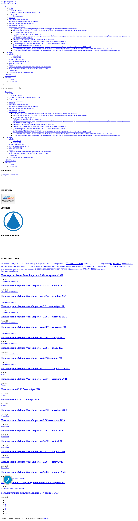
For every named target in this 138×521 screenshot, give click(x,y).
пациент (115, 266)
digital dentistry (30, 263)
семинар (31, 269)
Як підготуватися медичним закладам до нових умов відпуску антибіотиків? (39, 41)
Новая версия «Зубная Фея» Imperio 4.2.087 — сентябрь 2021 (34, 327)
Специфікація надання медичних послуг (27, 45)
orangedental (58, 264)
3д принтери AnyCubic (17, 59)
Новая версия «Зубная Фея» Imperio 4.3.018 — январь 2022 (33, 285)
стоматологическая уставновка (57, 269)
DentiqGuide (13, 70)
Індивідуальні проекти (16, 25)
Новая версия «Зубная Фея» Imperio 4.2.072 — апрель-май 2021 (35, 368)
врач (134, 263)
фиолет (98, 269)
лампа (68, 266)
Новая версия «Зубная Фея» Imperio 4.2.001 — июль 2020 (32, 430)
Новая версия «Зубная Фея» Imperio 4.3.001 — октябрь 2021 (34, 316)
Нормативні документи (17, 27)
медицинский (79, 266)
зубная (10, 266)
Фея (85, 264)
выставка (4, 266)
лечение (73, 266)
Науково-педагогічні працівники (24, 32)
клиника (64, 266)
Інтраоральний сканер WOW (19, 61)
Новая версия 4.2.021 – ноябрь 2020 (20, 399)
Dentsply (13, 263)
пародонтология (105, 266)
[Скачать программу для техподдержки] (8, 203)
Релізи (11, 9)
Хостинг (12, 18)
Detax (11, 65)
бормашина (115, 263)
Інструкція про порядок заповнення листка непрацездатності (34, 39)
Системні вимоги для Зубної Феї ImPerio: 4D (24, 12)
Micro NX (46, 263)
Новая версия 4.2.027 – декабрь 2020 (20, 389)
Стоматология (74, 263)
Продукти (8, 52)
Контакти (8, 77)
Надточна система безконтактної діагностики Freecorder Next (30, 67)
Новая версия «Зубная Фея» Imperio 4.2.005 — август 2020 (33, 420)
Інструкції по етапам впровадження (21, 23)
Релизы (15, 271)
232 (6, 513)
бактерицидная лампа (93, 263)
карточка (56, 266)
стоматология (89, 268)
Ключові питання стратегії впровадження (23, 21)
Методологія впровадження (18, 19)
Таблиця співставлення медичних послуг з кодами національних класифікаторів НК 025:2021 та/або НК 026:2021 (52, 47)
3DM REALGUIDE (15, 63)
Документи (13, 81)
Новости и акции (7, 271)
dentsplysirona (21, 263)
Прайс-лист (13, 14)
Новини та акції (10, 76)
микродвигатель (90, 266)
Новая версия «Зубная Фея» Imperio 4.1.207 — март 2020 (32, 461)
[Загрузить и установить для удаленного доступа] (10, 175)
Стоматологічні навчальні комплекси (21, 72)
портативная (124, 266)
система (39, 269)
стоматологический (76, 269)
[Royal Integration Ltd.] (9, 2)
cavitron (6, 263)
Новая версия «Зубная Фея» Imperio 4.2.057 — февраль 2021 (34, 379)
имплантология (41, 266)
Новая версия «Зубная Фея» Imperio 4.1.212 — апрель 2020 (33, 451)
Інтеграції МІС (18, 58)
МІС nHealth (17, 56)
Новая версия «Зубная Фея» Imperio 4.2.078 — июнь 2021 (32, 358)
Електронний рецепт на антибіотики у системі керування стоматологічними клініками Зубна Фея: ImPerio (49, 30)
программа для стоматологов (10, 269)
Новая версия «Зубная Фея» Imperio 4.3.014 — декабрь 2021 (33, 296)
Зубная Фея (5, 416)
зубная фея (15, 266)
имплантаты (33, 266)
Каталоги (8, 74)
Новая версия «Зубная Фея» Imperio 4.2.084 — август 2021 (33, 337)
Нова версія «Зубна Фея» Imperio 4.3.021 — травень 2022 (32, 275)
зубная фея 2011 (23, 266)
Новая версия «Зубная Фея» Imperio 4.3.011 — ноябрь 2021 (33, 306)
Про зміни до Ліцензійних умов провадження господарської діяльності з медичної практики (45, 29)
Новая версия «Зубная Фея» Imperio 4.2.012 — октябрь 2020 (34, 410)
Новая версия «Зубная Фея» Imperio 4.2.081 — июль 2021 (32, 347)
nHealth (11, 54)
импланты (49, 266)
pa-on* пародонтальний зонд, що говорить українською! (28, 68)
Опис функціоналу (15, 10)
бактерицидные (105, 263)
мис (99, 266)
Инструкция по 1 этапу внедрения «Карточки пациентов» (33, 482)
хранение (103, 269)
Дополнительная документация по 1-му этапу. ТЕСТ (30, 492)
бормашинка (127, 263)
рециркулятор (24, 269)
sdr (64, 263)
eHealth (38, 263)
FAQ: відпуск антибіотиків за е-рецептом (27, 34)
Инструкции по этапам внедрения (12, 478)
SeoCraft (46, 518)
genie (42, 263)
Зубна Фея (8, 7)
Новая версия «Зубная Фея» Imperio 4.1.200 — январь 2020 (33, 472)
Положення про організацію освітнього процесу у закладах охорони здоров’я (39, 43)
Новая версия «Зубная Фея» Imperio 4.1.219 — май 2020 (31, 441)
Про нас (11, 79)
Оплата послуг (18, 16)
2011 (2, 263)
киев (61, 266)
